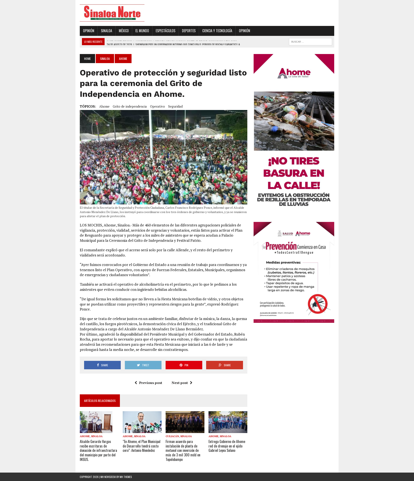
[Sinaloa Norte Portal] (120, 13)
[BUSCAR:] (310, 41)
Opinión (88, 30)
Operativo (157, 106)
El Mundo (142, 30)
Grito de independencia (130, 106)
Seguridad (175, 106)
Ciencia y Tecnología (217, 30)
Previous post (150, 382)
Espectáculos (165, 30)
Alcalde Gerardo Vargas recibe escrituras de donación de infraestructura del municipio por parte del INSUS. (98, 450)
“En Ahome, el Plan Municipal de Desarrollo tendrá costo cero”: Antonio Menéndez (141, 446)
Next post (180, 382)
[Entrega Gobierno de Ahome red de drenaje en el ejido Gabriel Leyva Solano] (228, 430)
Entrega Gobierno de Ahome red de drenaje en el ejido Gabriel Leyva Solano (227, 446)
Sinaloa (106, 30)
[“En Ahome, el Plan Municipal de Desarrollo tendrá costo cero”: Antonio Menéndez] (142, 430)
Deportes (189, 30)
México (124, 30)
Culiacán (172, 436)
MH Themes (126, 477)
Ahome (104, 106)
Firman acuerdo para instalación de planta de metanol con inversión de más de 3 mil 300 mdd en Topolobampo (183, 450)
